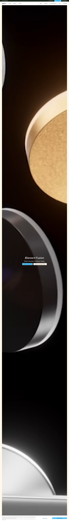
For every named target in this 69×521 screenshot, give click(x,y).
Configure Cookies (44, 518)
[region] (34, 518)
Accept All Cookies (59, 518)
